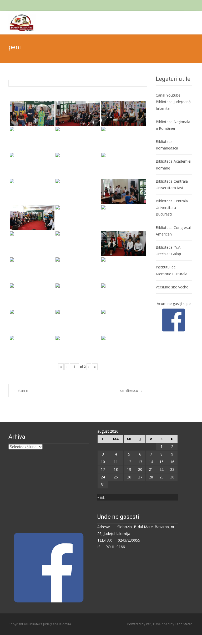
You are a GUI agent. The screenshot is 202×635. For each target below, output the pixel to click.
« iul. (101, 497)
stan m (21, 390)
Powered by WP (139, 624)
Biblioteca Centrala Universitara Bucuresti (172, 207)
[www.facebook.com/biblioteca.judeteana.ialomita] (173, 319)
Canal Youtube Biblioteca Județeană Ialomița (173, 102)
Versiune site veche (172, 286)
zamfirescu (131, 390)
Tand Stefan (184, 624)
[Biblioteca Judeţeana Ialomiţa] (18, 21)
